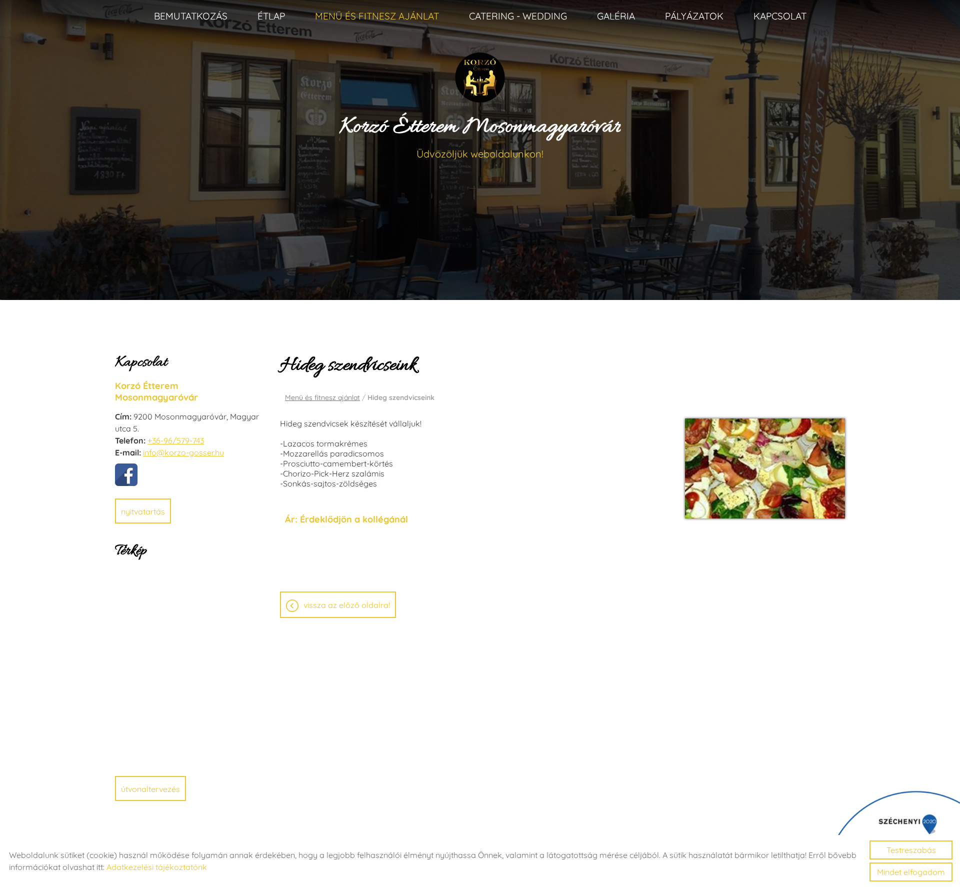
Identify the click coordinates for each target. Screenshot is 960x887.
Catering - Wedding (518, 16)
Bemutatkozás (191, 16)
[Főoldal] (480, 77)
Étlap (271, 16)
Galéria (616, 16)
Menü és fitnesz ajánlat (377, 16)
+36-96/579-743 (176, 441)
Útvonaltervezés (150, 789)
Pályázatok (694, 16)
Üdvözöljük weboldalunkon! (480, 136)
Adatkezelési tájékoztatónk (156, 867)
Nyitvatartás (143, 511)
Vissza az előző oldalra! (347, 605)
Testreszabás (911, 850)
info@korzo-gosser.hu (183, 453)
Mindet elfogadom (911, 872)
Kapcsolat (780, 16)
